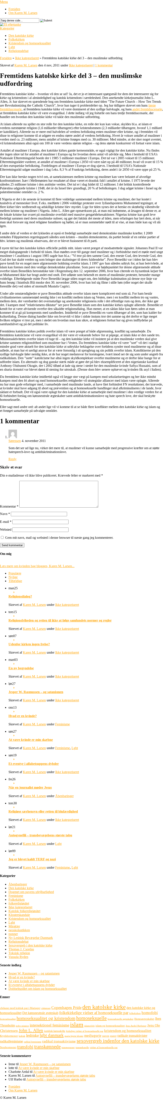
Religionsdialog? (20, 596)
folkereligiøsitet (18, 903)
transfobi (25, 1046)
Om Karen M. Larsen (22, 13)
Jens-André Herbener (136, 1026)
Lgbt (11, 47)
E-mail (5, 521)
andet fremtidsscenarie (147, 109)
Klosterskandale (19, 915)
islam (76, 1024)
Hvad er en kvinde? (22, 716)
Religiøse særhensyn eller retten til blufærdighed (43, 811)
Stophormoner (8, 1047)
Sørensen (14, 441)
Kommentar (9, 506)
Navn (5, 514)
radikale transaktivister (132, 1035)
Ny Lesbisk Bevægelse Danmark (30, 938)
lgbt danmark (52, 1035)
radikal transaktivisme (59, 1041)
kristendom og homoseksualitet (127, 1031)
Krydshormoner (9, 1035)
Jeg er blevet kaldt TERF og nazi (32, 859)
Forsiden (14, 9)
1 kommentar (104, 65)
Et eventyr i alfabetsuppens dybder (33, 763)
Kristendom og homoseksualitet (29, 43)
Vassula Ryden (18, 957)
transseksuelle (82, 1047)
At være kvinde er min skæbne (30, 739)
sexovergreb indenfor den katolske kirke (118, 1041)
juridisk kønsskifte (54, 1031)
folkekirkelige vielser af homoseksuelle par (93, 1012)
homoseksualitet (8, 1019)
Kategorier (7, 28)
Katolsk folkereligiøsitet (24, 911)
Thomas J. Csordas (21, 949)
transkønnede (47, 1046)
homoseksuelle (91, 1018)
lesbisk (22, 1036)
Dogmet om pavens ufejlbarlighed (31, 892)
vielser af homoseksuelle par (104, 1047)
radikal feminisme (32, 1042)
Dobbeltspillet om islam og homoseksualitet (37, 988)
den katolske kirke (104, 1007)
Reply (12, 459)
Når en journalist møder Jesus (30, 787)
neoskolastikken (19, 930)
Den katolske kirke (21, 35)
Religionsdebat (18, 51)
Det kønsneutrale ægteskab (40, 1013)
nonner (13, 934)
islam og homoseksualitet (110, 1025)
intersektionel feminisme (49, 1025)
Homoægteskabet (144, 1018)
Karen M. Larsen (25, 65)
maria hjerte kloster (74, 1036)
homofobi (150, 1012)
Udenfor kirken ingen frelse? (29, 644)
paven (105, 1035)
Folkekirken (16, 39)
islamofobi (89, 1026)
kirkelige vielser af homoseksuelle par (84, 1031)
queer (113, 1035)
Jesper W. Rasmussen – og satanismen (35, 692)
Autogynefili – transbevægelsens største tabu (40, 835)
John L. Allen (31, 1030)
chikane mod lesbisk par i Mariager (20, 1008)
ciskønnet (46, 1008)
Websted (5, 529)
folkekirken (135, 1013)
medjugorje (92, 1036)
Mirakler (14, 926)
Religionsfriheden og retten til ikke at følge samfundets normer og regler (60, 620)
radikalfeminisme (11, 1041)
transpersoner (68, 1047)
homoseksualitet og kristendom (46, 1018)
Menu (4, 2)
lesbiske (32, 1035)
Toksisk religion (19, 953)
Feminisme (62, 724)
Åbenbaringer (64, 796)
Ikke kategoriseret (27, 58)
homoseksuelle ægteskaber (120, 1019)
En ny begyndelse (21, 668)
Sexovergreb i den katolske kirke (30, 945)
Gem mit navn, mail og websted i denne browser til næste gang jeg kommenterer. (59, 537)
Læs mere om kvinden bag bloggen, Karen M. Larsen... (37, 566)
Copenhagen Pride (66, 1007)
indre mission (22, 1026)
